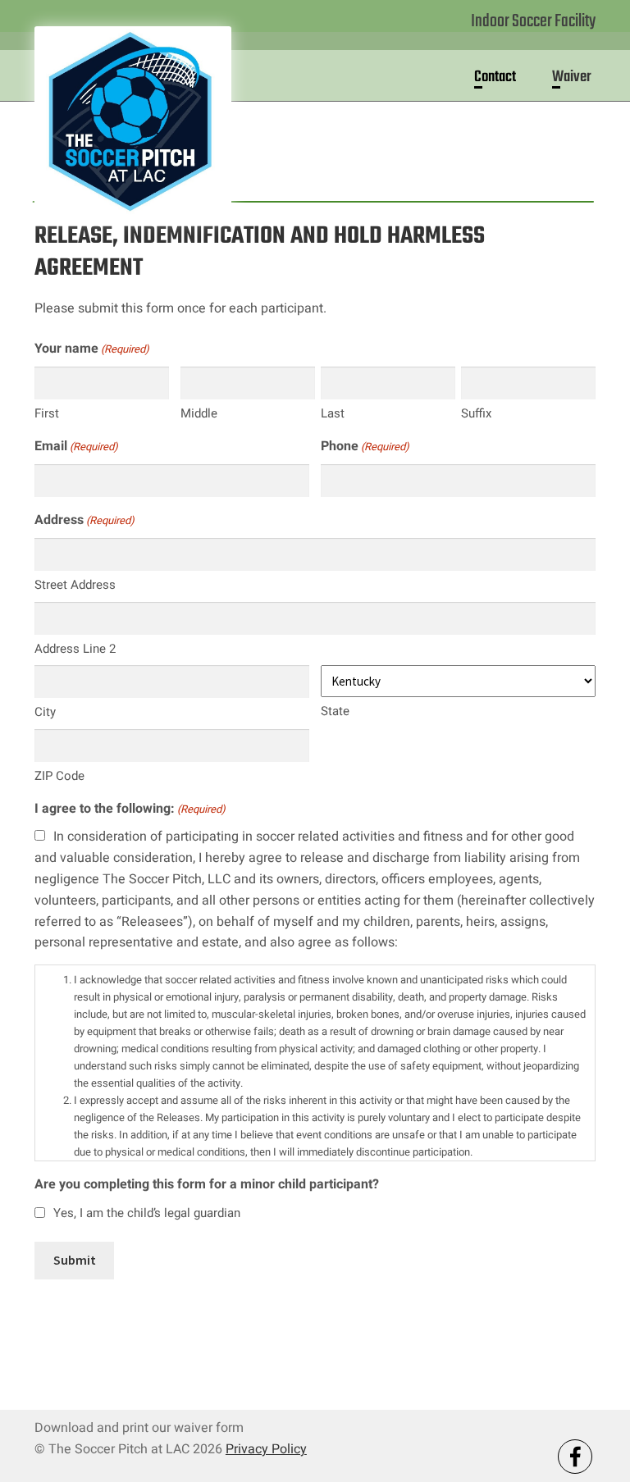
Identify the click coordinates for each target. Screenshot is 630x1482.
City (45, 712)
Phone (365, 446)
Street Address (75, 585)
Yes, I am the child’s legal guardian (146, 1213)
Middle (198, 413)
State (335, 711)
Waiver (571, 77)
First (46, 413)
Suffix (476, 413)
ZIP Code (59, 776)
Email (76, 446)
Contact (495, 77)
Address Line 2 (75, 649)
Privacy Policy (266, 1449)
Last (333, 413)
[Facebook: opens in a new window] (575, 1456)
